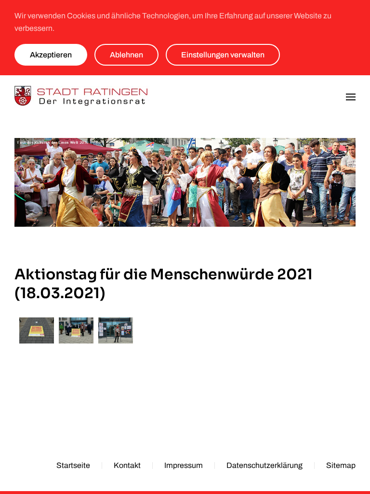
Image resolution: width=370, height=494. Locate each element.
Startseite (73, 465)
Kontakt (127, 465)
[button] (351, 97)
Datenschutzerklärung (264, 465)
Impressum (183, 465)
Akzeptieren (51, 55)
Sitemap (341, 465)
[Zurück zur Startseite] (81, 97)
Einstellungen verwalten (222, 55)
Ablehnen (126, 55)
